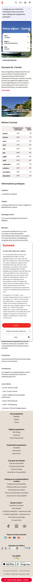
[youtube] (24, 527)
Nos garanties (16, 520)
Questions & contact (16, 505)
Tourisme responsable (16, 466)
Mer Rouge (16, 432)
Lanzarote (16, 435)
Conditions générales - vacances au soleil (16, 511)
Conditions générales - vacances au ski (16, 514)
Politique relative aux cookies (16, 487)
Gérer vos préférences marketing (16, 493)
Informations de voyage (16, 517)
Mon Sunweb (16, 508)
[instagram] (16, 527)
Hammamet (17, 451)
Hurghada (16, 448)
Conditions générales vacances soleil (16, 574)
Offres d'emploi (24, 571)
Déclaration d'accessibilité (16, 472)
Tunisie (16, 422)
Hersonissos (16, 453)
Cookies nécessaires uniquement (16, 331)
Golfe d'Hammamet (16, 438)
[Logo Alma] (18, 538)
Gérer (16, 337)
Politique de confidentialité (16, 484)
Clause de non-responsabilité (16, 496)
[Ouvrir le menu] (29, 3)
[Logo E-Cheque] (27, 538)
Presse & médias (16, 469)
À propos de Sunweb (16, 463)
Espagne (17, 416)
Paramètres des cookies (16, 490)
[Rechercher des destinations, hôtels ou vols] (16, 2)
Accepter (16, 325)
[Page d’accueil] (2, 2)
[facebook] (8, 527)
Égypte (16, 419)
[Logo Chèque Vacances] (23, 538)
